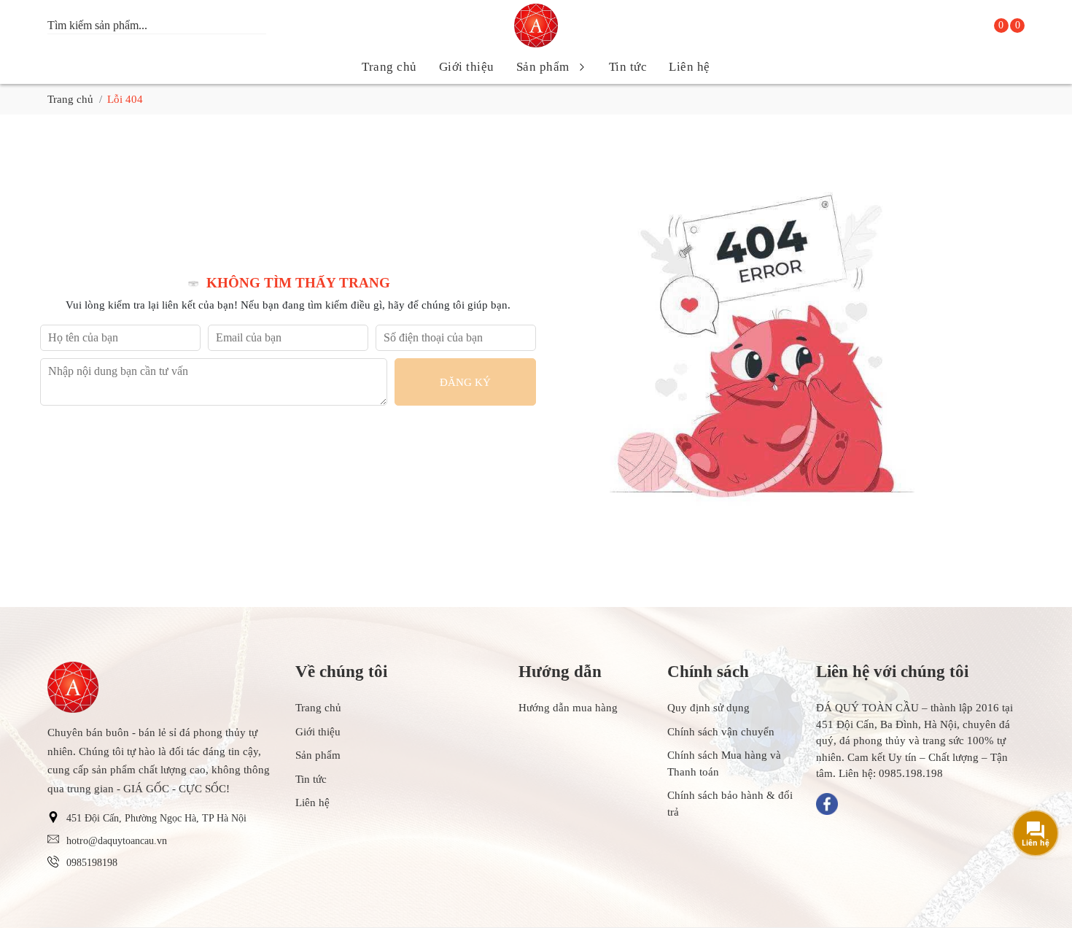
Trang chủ (389, 67)
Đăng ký (465, 382)
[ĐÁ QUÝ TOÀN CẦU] (536, 25)
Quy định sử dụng (708, 708)
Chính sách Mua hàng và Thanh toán (724, 763)
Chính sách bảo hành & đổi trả (730, 803)
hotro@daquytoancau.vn (116, 840)
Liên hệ (689, 67)
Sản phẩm (543, 67)
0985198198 (91, 862)
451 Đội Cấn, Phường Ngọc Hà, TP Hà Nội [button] (156, 818)
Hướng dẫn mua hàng (568, 708)
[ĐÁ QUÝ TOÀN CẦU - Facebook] (827, 804)
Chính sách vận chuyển (720, 732)
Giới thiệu (466, 67)
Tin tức (628, 67)
